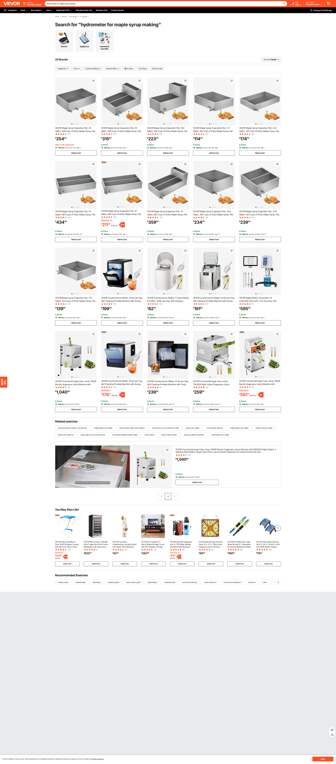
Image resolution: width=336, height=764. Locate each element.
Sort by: (267, 59)
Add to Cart (76, 153)
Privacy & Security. (98, 759)
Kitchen (64, 17)
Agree (323, 759)
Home (57, 17)
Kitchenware (73, 17)
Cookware (83, 17)
